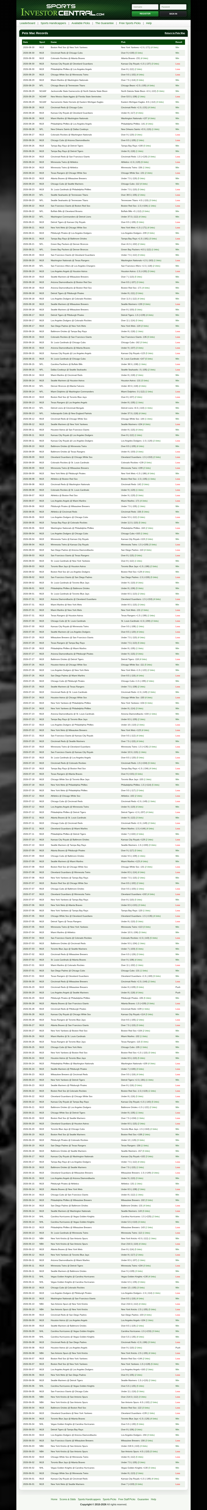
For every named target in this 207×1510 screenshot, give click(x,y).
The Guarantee (104, 23)
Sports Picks (109, 1499)
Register (145, 13)
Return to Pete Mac (175, 33)
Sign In (173, 14)
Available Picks (81, 23)
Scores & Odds (68, 1499)
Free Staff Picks (126, 1499)
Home (54, 1499)
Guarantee (143, 1499)
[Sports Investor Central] (62, 10)
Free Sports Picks (130, 23)
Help (149, 23)
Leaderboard (27, 23)
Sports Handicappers (53, 23)
